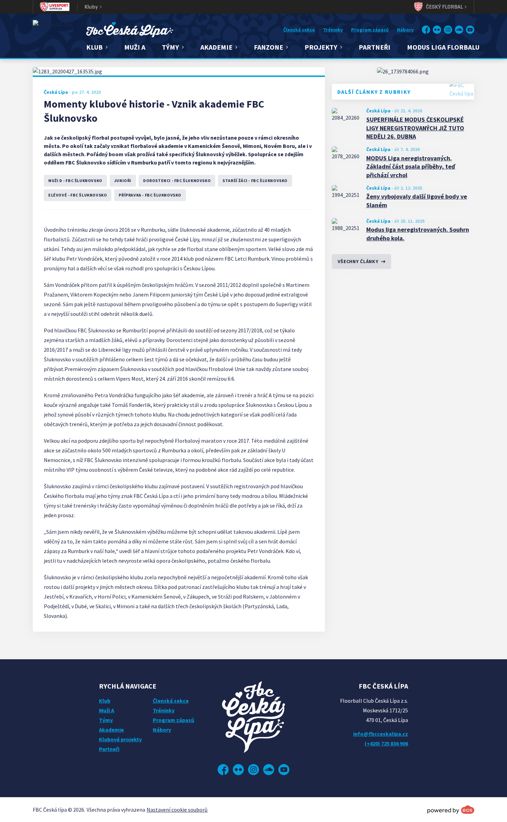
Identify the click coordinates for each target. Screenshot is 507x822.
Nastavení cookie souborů (177, 809)
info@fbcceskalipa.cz (380, 733)
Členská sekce (299, 30)
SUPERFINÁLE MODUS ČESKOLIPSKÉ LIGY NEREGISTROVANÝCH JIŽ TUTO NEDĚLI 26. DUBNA (415, 128)
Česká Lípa (378, 111)
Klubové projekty (120, 739)
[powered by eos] (450, 809)
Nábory (405, 30)
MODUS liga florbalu (443, 47)
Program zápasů (370, 30)
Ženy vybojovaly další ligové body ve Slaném (416, 200)
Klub (104, 700)
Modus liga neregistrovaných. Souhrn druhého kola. (417, 233)
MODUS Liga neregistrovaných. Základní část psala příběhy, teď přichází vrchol (410, 166)
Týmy (106, 719)
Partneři (374, 47)
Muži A (134, 47)
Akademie (111, 729)
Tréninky (333, 30)
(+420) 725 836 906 (386, 743)
